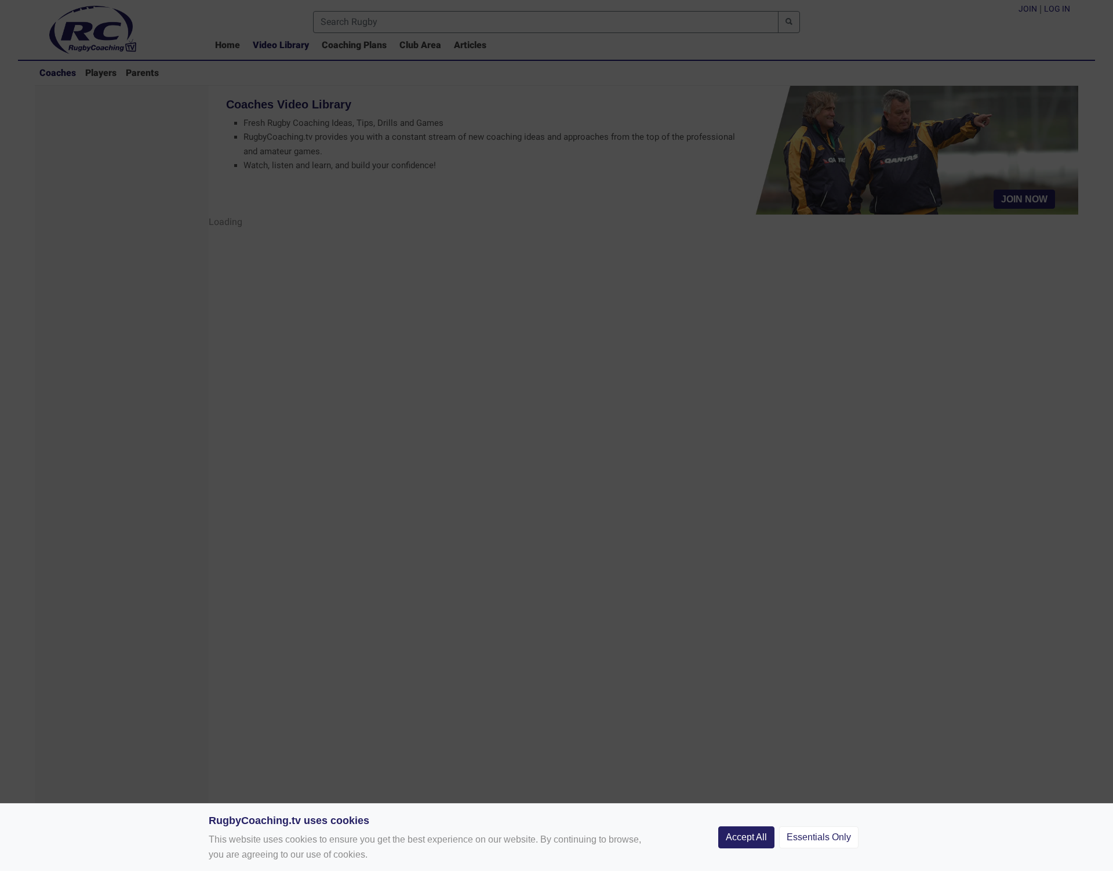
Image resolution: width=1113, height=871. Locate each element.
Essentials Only (819, 837)
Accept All (746, 837)
